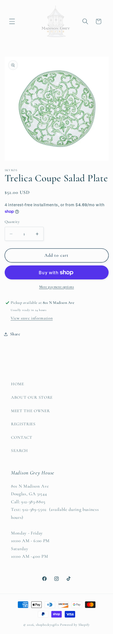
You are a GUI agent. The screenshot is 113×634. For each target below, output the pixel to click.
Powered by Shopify (75, 625)
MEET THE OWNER (30, 410)
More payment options (56, 287)
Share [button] (15, 334)
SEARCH (19, 450)
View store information (32, 318)
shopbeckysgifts (47, 625)
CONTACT (21, 437)
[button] (12, 21)
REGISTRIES (23, 423)
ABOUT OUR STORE (32, 397)
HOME (17, 383)
